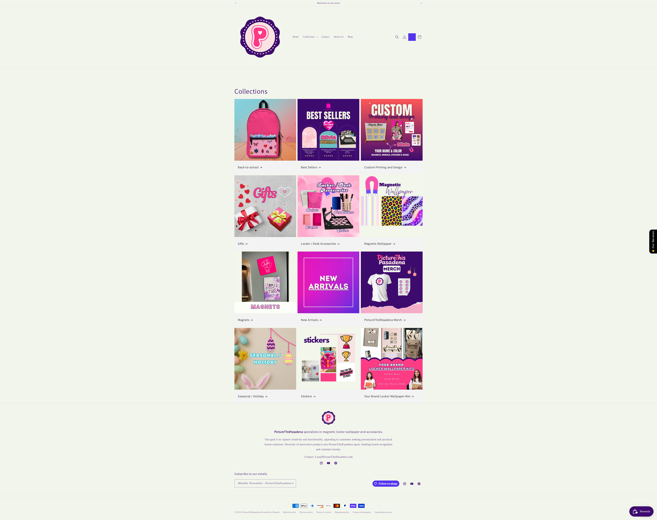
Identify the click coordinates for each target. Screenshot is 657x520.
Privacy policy (306, 512)
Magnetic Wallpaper (378, 244)
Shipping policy (342, 512)
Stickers (306, 396)
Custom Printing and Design (383, 167)
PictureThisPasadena (251, 512)
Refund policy (289, 512)
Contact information (362, 512)
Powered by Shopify (270, 512)
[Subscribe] (292, 483)
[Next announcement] (421, 3)
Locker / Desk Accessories (318, 244)
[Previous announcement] (235, 3)
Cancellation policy (383, 512)
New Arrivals (309, 320)
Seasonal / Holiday (251, 396)
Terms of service (323, 512)
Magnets (243, 320)
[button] (310, 36)
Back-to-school (248, 167)
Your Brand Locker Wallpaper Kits (387, 396)
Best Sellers (309, 167)
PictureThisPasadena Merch (383, 320)
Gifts (241, 244)
